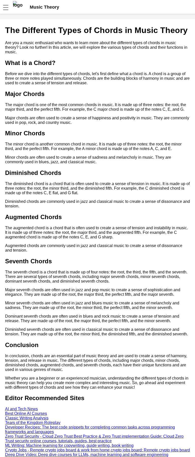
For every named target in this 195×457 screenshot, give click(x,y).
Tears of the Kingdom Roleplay (32, 422)
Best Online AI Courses (26, 413)
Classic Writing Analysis (26, 418)
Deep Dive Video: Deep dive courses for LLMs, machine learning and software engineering (86, 454)
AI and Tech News (21, 409)
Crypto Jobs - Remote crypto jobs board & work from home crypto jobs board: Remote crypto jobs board (97, 450)
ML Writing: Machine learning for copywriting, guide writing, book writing (69, 445)
